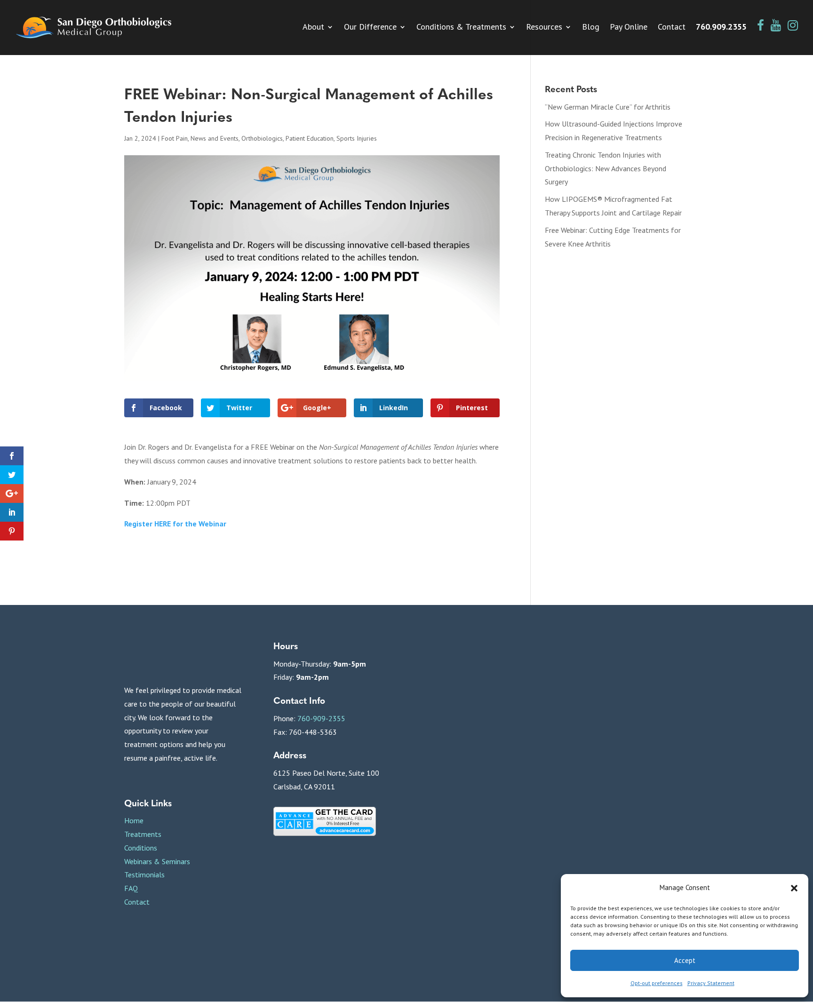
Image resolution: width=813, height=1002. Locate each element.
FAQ (131, 888)
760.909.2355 (721, 28)
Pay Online (628, 28)
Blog (590, 28)
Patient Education (310, 138)
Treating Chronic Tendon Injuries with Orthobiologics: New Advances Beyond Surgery (605, 168)
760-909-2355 (321, 718)
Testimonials (144, 874)
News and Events (215, 138)
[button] (794, 888)
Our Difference (370, 28)
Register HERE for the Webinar (175, 523)
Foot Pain (174, 138)
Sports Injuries (356, 138)
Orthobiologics (262, 138)
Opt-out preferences (656, 982)
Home (133, 820)
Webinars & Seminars (157, 861)
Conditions (140, 847)
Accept (684, 960)
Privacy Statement (710, 982)
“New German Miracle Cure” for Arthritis (607, 106)
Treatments (142, 834)
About (313, 28)
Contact (671, 28)
